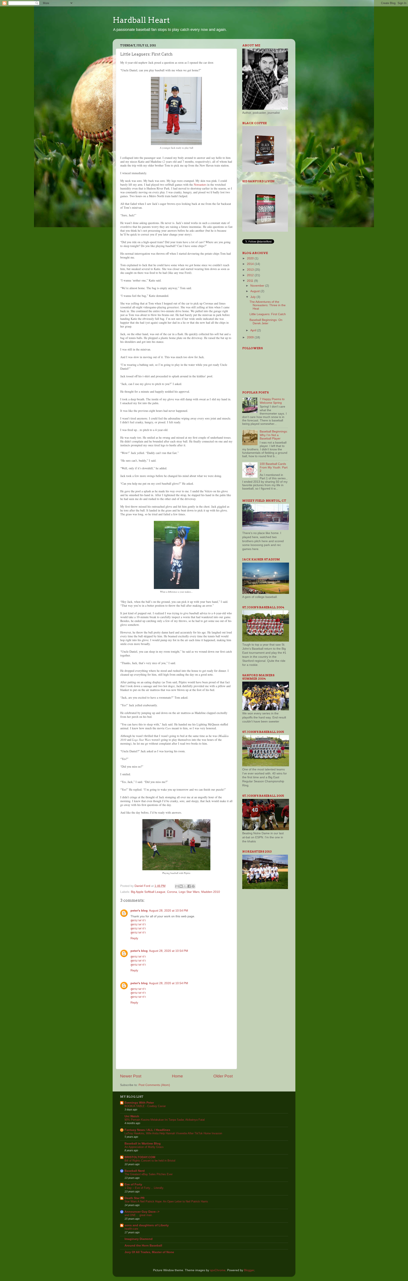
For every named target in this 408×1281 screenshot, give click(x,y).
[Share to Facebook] (189, 886)
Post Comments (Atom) (154, 1085)
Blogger (249, 1270)
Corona (172, 891)
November (257, 285)
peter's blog (139, 910)
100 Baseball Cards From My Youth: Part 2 (274, 467)
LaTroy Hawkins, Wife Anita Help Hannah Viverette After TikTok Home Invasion (173, 1133)
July (253, 297)
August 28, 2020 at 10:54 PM (168, 910)
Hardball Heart (141, 20)
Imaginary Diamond (139, 1239)
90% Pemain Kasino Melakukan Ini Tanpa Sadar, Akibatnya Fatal (165, 1119)
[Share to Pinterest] (193, 886)
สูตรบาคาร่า (138, 920)
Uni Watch (132, 1116)
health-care (131, 1228)
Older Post (223, 1076)
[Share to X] (185, 886)
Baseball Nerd (135, 1170)
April (253, 330)
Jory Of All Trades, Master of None (149, 1252)
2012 (251, 275)
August (255, 291)
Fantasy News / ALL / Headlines (147, 1130)
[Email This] (177, 886)
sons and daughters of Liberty (147, 1225)
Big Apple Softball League (148, 891)
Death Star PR (134, 1198)
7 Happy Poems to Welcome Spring (272, 401)
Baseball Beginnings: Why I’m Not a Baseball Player (274, 435)
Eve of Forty (133, 1184)
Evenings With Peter (139, 1102)
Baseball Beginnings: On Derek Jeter (265, 321)
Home (177, 1076)
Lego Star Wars (189, 891)
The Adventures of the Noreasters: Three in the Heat (267, 305)
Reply (134, 938)
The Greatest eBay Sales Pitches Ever (149, 1174)
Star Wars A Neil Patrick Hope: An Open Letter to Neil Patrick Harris (166, 1201)
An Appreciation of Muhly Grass (144, 1147)
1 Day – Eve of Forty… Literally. (144, 1187)
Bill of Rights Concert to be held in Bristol (150, 1160)
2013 (251, 269)
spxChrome (217, 1270)
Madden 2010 (210, 891)
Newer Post (130, 1076)
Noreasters (200, 184)
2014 (251, 264)
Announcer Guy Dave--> (142, 1211)
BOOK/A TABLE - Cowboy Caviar (145, 1106)
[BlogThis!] (181, 886)
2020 (251, 258)
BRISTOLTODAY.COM (140, 1157)
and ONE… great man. (139, 1215)
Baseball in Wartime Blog (143, 1143)
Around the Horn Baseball (143, 1245)
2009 (251, 337)
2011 (250, 280)
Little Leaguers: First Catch (267, 314)
